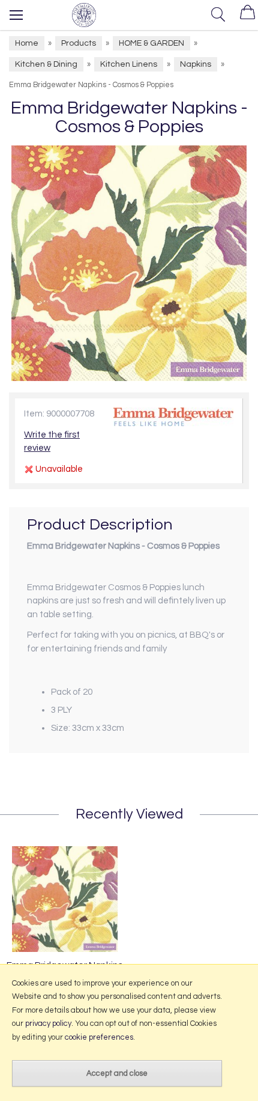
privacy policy (48, 1023)
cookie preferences (99, 1037)
